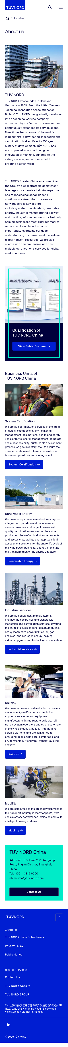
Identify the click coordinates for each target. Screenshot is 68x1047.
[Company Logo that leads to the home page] (15, 5)
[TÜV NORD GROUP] (7, 18)
